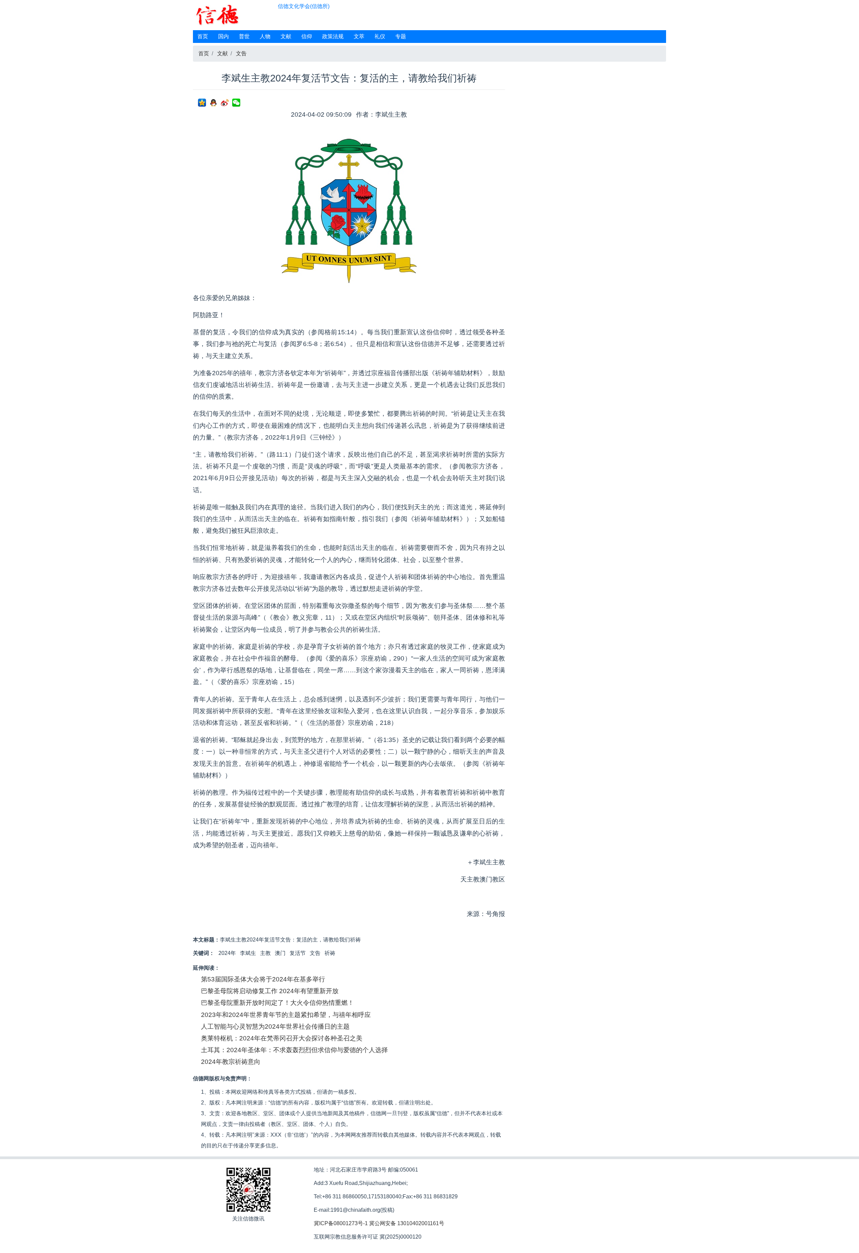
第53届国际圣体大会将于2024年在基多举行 (263, 979)
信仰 (306, 36)
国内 (223, 36)
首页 (202, 36)
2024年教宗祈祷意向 (230, 1061)
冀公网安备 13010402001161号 (406, 1223)
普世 (244, 36)
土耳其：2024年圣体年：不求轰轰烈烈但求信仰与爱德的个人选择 (294, 1049)
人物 (265, 36)
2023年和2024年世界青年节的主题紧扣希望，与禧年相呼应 (286, 1014)
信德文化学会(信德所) (304, 6)
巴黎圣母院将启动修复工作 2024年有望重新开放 (270, 990)
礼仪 (379, 36)
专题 (400, 36)
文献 (286, 36)
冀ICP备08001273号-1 (341, 1223)
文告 (241, 53)
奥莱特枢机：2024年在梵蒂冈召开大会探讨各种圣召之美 (281, 1038)
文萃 (359, 36)
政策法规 (333, 36)
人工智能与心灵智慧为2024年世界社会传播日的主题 (275, 1026)
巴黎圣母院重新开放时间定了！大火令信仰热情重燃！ (277, 1002)
